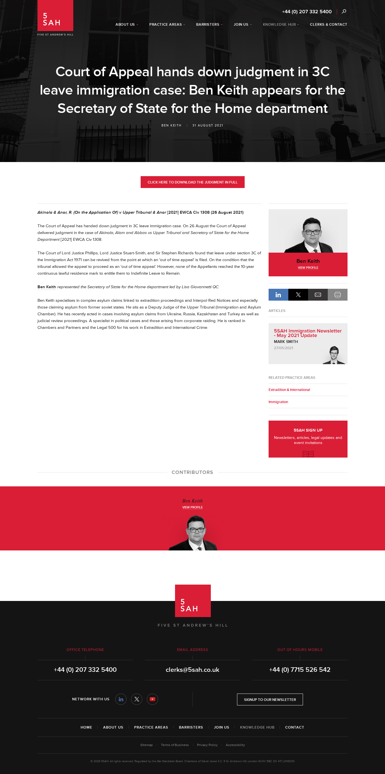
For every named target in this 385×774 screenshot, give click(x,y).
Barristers (191, 727)
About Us (113, 727)
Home (86, 727)
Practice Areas (151, 727)
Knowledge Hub (257, 727)
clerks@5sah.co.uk (192, 670)
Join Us (221, 727)
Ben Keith (171, 125)
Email (318, 295)
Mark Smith (286, 341)
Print (338, 295)
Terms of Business (175, 745)
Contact (294, 727)
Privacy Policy (207, 745)
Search (344, 11)
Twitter (136, 699)
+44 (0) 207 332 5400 (307, 11)
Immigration (278, 402)
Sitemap (146, 745)
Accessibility (235, 745)
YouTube (152, 699)
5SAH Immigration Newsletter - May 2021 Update (308, 333)
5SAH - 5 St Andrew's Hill (55, 18)
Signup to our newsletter (270, 700)
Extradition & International (289, 390)
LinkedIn (278, 295)
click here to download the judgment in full (193, 182)
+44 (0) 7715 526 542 (300, 670)
